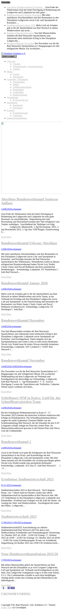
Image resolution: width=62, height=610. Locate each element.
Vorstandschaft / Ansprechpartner (28, 66)
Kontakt (10, 110)
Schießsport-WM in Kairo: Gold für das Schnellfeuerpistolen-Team (31, 400)
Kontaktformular (20, 113)
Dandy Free (6, 607)
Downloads (18, 77)
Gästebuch (17, 115)
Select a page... (9, 56)
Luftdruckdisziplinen (22, 87)
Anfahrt (16, 69)
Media (10, 71)
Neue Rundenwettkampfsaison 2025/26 (29, 554)
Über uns (11, 61)
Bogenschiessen (20, 95)
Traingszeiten (19, 82)
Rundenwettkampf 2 (16, 442)
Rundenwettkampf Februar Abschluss (24, 15)
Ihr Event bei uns (20, 100)
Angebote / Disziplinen (17, 79)
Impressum (18, 105)
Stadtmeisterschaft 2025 (19, 516)
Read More (6, 237)
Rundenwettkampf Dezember (20, 33)
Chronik (16, 64)
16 (8, 588)
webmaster (16, 209)
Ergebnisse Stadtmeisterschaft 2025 (27, 479)
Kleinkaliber (18, 90)
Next (12, 588)
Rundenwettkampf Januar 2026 (21, 25)
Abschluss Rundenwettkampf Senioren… (26, 7)
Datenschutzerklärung (17, 118)
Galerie (16, 74)
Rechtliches (12, 102)
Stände (16, 84)
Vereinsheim (12, 97)
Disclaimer (17, 108)
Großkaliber (18, 92)
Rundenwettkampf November (20, 43)
